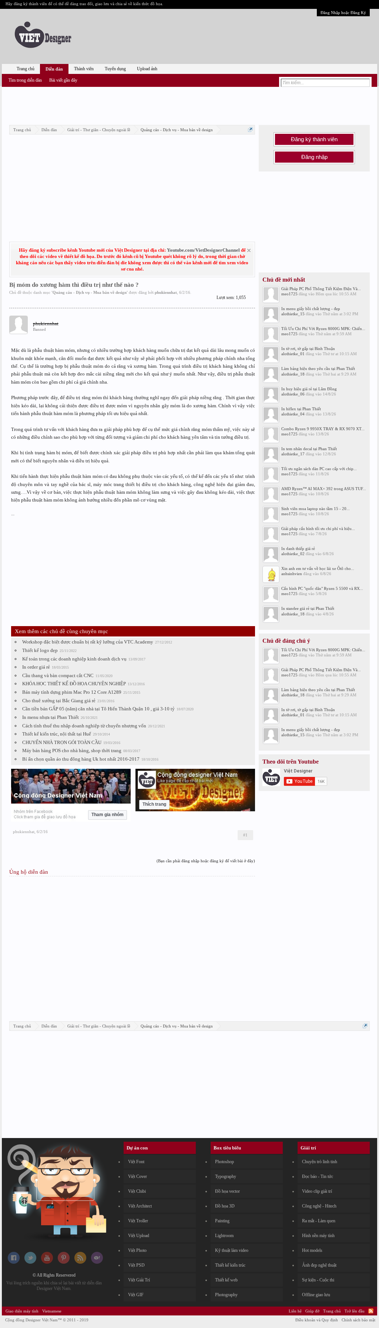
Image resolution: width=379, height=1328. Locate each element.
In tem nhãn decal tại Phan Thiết (309, 448)
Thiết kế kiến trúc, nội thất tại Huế (56, 734)
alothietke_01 (293, 353)
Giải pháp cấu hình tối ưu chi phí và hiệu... (318, 528)
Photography (226, 1294)
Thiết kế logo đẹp (40, 650)
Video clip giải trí (317, 1191)
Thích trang (154, 804)
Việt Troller (138, 1220)
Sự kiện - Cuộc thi (318, 1280)
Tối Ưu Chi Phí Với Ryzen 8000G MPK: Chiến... (323, 328)
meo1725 (289, 294)
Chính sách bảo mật (358, 1320)
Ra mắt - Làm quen (318, 1220)
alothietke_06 (293, 394)
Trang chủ (25, 68)
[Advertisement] (189, 104)
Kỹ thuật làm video (231, 1250)
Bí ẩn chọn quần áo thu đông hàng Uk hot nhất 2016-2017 (81, 759)
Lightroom (224, 1235)
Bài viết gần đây (63, 80)
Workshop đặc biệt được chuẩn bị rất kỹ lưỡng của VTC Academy (87, 642)
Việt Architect (140, 1206)
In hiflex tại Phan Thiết (301, 409)
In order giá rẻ (36, 667)
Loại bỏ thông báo (249, 250)
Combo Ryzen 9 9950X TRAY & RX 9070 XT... (323, 429)
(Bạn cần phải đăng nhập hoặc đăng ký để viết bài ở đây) (206, 861)
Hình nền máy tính (318, 1235)
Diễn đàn (54, 69)
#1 (245, 835)
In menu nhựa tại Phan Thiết (50, 717)
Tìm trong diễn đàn (25, 80)
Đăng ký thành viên (314, 139)
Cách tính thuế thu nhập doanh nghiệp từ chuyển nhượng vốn (84, 725)
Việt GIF (136, 1294)
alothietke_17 (293, 454)
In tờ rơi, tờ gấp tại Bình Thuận (308, 348)
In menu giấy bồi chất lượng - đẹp (310, 308)
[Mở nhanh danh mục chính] (250, 129)
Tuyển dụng (115, 68)
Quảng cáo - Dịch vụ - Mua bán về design (90, 292)
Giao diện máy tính (22, 1311)
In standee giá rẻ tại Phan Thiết (307, 608)
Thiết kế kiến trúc (230, 1265)
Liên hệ (295, 1311)
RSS (370, 1311)
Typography (225, 1176)
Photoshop (224, 1161)
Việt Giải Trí (139, 1280)
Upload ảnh (147, 68)
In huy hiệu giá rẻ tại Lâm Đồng (309, 389)
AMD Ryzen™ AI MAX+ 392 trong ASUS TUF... (323, 488)
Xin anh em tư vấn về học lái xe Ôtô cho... (317, 568)
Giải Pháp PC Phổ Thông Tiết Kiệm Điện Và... (321, 288)
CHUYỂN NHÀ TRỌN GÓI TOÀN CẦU (61, 742)
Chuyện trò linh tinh (319, 1161)
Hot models (312, 1250)
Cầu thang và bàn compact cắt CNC (58, 675)
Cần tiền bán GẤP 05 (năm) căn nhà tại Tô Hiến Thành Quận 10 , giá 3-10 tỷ (98, 708)
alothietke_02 (293, 553)
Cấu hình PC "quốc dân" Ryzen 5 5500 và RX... (322, 588)
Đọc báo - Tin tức (317, 1176)
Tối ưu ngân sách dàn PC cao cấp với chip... (319, 468)
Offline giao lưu (316, 1294)
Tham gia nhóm (107, 814)
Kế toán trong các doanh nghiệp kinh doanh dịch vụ (74, 659)
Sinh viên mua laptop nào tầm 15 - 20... (315, 508)
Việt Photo (137, 1250)
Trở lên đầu (355, 1311)
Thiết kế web (226, 1280)
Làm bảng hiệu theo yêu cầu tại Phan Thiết (318, 368)
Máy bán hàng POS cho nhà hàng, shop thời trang (71, 750)
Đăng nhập (314, 157)
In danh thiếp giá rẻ (298, 548)
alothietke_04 (293, 414)
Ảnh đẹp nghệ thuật (319, 1265)
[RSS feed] (80, 1262)
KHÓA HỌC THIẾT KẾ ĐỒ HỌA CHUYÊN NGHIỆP (74, 683)
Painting (222, 1220)
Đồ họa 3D (225, 1206)
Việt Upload (138, 1235)
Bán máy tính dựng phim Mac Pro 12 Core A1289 (71, 692)
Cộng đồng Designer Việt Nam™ (46, 1320)
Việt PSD (136, 1265)
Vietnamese (51, 1311)
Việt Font (136, 1161)
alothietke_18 (293, 374)
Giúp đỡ (312, 1311)
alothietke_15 (293, 314)
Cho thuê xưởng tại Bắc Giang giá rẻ (58, 700)
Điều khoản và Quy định (316, 1320)
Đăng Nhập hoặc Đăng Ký (343, 12)
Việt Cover (137, 1176)
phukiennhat (166, 292)
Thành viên (84, 68)
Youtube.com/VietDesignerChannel (203, 250)
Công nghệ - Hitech (319, 1206)
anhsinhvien (291, 573)
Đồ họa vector (227, 1191)
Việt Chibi (137, 1191)
